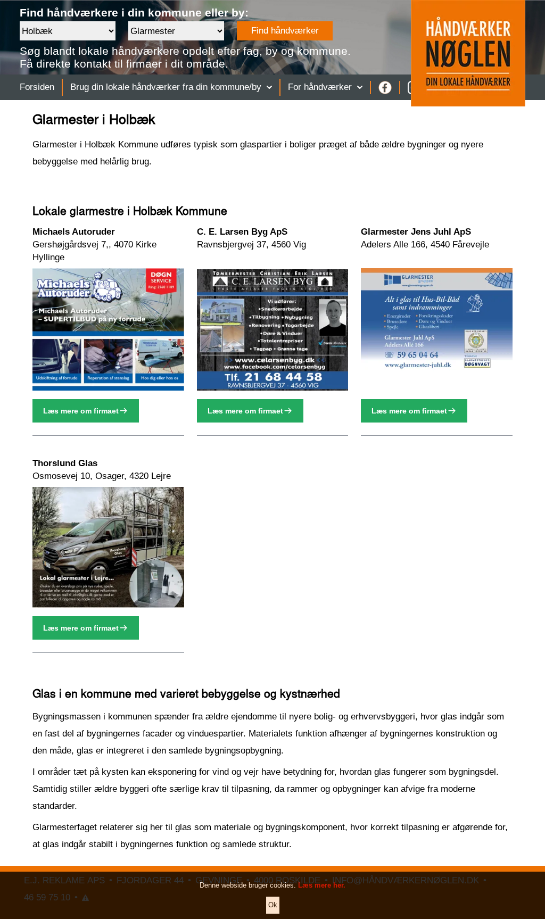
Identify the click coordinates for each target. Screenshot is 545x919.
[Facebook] (385, 87)
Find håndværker (285, 31)
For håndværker (320, 87)
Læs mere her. (321, 885)
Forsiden (37, 87)
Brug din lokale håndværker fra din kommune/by (165, 87)
